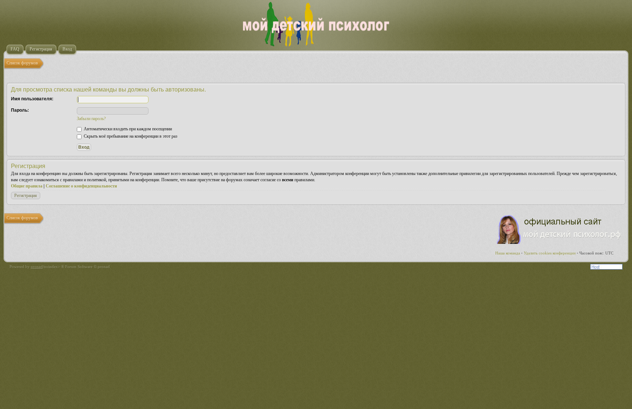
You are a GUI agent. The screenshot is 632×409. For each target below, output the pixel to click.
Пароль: (20, 110)
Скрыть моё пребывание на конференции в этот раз (130, 136)
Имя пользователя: (32, 98)
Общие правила (26, 186)
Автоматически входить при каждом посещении (127, 128)
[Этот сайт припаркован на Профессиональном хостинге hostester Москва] (606, 268)
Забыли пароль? (91, 118)
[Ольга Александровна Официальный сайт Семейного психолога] (559, 242)
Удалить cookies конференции (550, 253)
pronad (37, 266)
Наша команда (507, 253)
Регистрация (25, 195)
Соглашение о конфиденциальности (81, 186)
